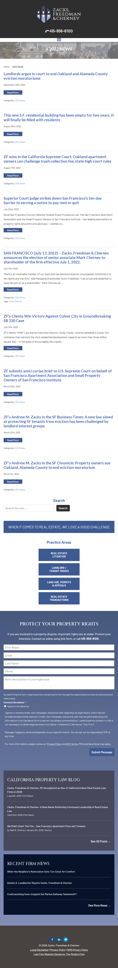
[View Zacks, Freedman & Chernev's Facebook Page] (52, 940)
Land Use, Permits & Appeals (59, 584)
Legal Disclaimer (39, 949)
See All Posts (101, 841)
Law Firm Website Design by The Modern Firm (59, 954)
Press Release (15, 301)
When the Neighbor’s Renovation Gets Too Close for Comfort (41, 871)
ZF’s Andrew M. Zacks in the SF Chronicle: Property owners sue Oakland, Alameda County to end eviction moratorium (57, 465)
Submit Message (102, 752)
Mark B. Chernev (17, 830)
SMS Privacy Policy (77, 949)
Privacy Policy (54, 743)
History (48, 830)
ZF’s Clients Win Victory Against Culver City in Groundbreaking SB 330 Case (57, 318)
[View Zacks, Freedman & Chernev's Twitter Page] (66, 940)
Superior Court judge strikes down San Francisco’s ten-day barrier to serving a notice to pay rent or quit (53, 200)
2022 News (20, 100)
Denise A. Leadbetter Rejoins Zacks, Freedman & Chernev (39, 882)
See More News (99, 905)
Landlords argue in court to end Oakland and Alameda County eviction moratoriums (56, 76)
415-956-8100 (61, 30)
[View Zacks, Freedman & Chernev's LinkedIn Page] (59, 940)
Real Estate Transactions (59, 598)
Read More (13, 92)
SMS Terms (72, 743)
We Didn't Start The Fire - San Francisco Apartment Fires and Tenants (46, 826)
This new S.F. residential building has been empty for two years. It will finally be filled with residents (59, 117)
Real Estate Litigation (59, 555)
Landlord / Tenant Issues (59, 569)
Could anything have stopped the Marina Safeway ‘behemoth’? (42, 894)
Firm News (28, 795)
